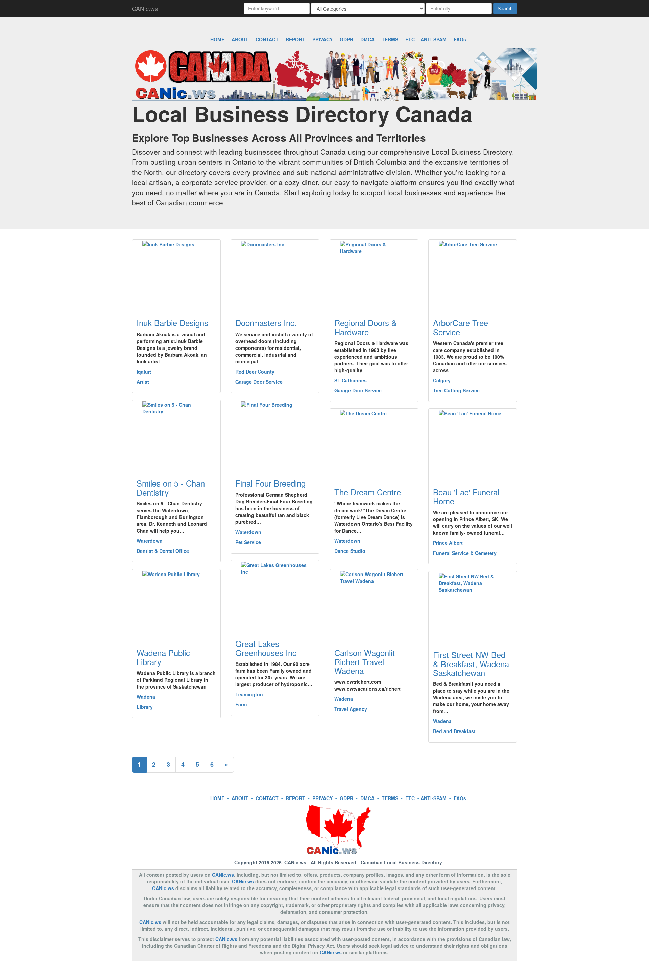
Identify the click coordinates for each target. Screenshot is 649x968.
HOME (217, 39)
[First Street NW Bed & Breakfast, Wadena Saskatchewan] (472, 606)
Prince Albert (448, 542)
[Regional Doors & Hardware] (374, 275)
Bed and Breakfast (454, 731)
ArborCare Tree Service (460, 327)
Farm (241, 704)
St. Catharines (350, 380)
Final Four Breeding (270, 483)
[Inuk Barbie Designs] (176, 275)
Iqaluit (144, 371)
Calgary (442, 380)
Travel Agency (350, 708)
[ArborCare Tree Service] (472, 275)
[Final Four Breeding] (275, 435)
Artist (143, 381)
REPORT (295, 39)
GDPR (346, 39)
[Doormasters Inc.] (275, 275)
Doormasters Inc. (266, 323)
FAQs (460, 39)
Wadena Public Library (163, 657)
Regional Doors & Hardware (365, 327)
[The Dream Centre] (374, 444)
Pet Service (248, 542)
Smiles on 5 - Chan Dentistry (171, 487)
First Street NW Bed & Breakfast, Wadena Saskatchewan (471, 663)
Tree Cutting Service (456, 390)
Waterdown (150, 540)
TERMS (390, 39)
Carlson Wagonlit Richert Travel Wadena (364, 661)
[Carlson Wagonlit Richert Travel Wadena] (374, 604)
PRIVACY (322, 39)
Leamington (249, 694)
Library (145, 706)
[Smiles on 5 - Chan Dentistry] (176, 435)
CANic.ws (145, 8)
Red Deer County (254, 371)
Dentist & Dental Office (163, 550)
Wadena (146, 696)
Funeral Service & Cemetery (465, 552)
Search (505, 8)
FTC (410, 39)
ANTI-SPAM (433, 39)
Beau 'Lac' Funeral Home (466, 496)
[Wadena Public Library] (176, 604)
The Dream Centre (367, 492)
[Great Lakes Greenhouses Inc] (275, 595)
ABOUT (240, 39)
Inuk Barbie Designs (172, 323)
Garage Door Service (259, 381)
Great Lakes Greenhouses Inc (265, 647)
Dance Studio (349, 550)
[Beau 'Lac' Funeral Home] (472, 444)
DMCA (367, 39)
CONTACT (267, 39)
